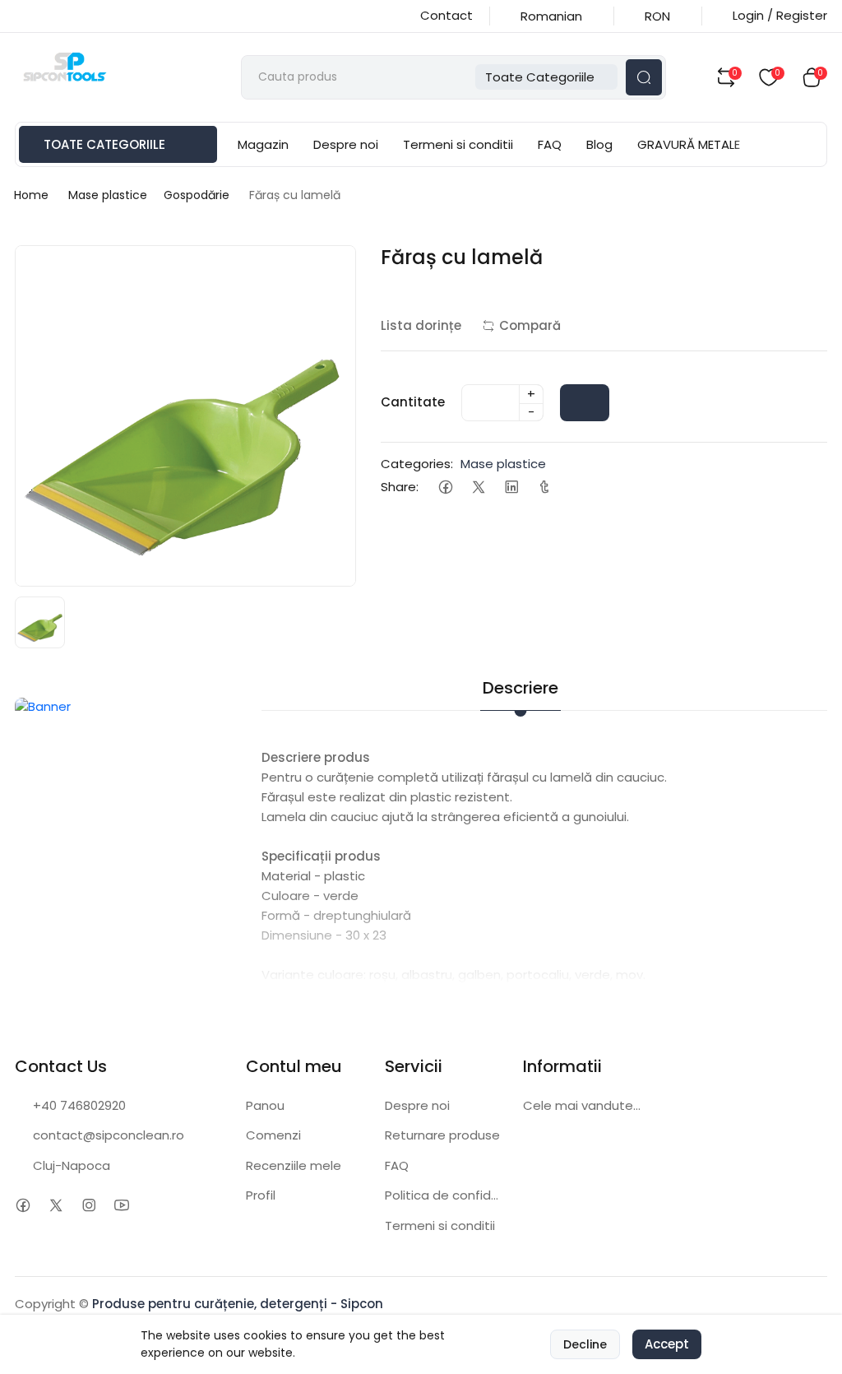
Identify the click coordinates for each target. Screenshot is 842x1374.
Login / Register (780, 15)
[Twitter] (478, 487)
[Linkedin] (511, 487)
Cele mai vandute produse (582, 1105)
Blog (599, 144)
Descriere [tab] (520, 687)
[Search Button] (644, 77)
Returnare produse (442, 1135)
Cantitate (413, 402)
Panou (265, 1105)
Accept (667, 1344)
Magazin (263, 144)
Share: (400, 486)
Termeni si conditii (458, 144)
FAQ (550, 144)
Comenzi (273, 1135)
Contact (446, 15)
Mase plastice (107, 195)
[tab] (606, 677)
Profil (260, 1195)
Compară (530, 325)
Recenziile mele (293, 1165)
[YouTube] (121, 1205)
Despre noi (345, 144)
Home (31, 195)
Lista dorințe (421, 325)
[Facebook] (445, 487)
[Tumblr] (544, 487)
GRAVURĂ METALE (688, 144)
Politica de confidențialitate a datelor (444, 1195)
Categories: (417, 463)
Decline (585, 1344)
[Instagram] (88, 1205)
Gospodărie (196, 195)
